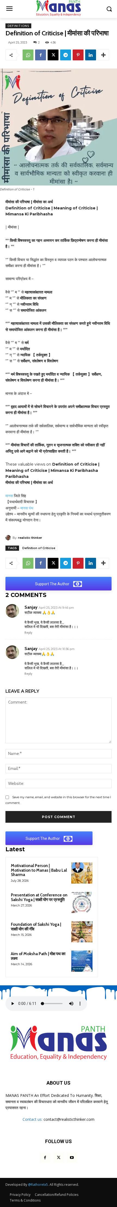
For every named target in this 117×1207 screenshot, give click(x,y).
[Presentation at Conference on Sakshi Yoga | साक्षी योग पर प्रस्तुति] (82, 902)
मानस (9, 495)
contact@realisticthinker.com (69, 1119)
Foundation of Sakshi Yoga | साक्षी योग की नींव (36, 926)
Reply (28, 633)
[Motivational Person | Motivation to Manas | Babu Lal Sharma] (82, 873)
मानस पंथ (26, 508)
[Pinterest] (78, 54)
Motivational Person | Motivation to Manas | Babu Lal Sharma (39, 870)
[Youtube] (72, 1157)
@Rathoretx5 (38, 1184)
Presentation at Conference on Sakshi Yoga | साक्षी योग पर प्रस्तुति (39, 897)
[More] (103, 54)
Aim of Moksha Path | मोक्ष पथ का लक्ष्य (38, 956)
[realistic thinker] (9, 537)
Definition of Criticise (38, 548)
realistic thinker (30, 538)
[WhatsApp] (28, 54)
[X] (53, 54)
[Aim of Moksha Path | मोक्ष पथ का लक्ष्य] (82, 961)
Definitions (18, 26)
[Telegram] (65, 54)
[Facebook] (40, 54)
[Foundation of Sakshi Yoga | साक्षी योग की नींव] (82, 931)
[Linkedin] (90, 54)
